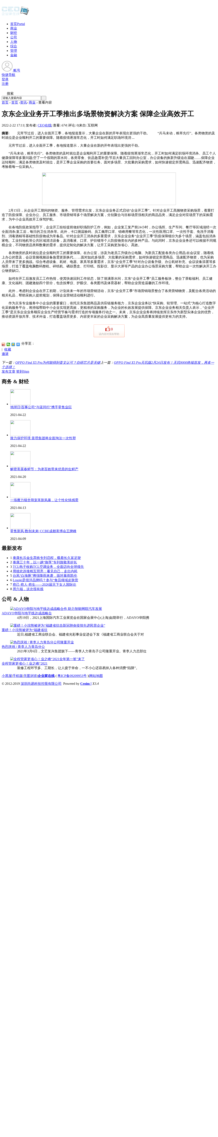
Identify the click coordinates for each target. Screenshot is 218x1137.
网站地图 (96, 676)
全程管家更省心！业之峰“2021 (24, 663)
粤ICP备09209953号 (72, 676)
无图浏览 (30, 676)
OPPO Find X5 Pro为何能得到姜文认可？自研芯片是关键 (57, 362)
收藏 (7, 349)
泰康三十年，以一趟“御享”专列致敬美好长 (45, 562)
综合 (13, 46)
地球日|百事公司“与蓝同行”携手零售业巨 (41, 407)
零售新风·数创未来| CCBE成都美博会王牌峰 (43, 531)
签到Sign (22, 371)
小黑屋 (7, 676)
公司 (13, 37)
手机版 (18, 676)
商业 (13, 28)
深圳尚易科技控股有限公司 (41, 683)
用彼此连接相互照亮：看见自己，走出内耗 (45, 571)
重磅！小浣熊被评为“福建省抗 (24, 630)
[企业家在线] (15, 15)
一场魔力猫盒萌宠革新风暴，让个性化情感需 (44, 500)
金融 (13, 55)
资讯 (23, 102)
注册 (5, 84)
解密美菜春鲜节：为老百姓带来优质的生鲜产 (44, 469)
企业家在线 (46, 676)
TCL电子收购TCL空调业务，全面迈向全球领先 (48, 566)
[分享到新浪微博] (3, 344)
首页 (17, 24)
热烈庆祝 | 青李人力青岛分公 (23, 647)
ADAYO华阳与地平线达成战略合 (27, 613)
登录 (5, 79)
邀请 (5, 354)
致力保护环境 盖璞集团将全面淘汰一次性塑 (43, 438)
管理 (13, 50)
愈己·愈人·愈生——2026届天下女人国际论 (44, 584)
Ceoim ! (86, 683)
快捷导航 (8, 75)
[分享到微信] (8, 344)
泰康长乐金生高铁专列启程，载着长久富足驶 (47, 558)
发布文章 (8, 371)
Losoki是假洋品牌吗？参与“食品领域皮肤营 (45, 580)
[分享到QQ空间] (13, 344)
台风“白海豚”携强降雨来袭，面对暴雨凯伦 (45, 575)
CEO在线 (45, 125)
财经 (13, 33)
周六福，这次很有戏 (28, 589)
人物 (13, 42)
